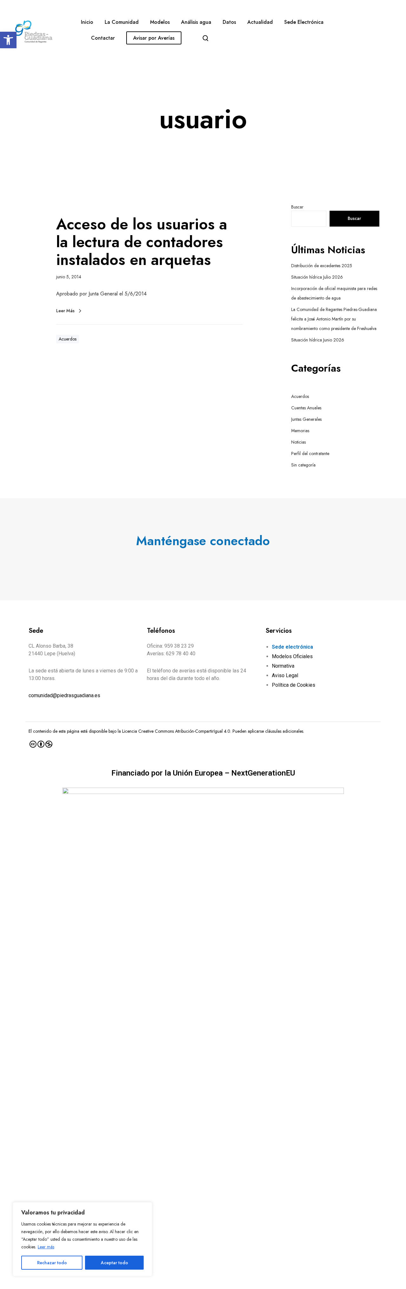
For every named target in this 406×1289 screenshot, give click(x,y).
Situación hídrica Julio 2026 (317, 277)
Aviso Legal (285, 675)
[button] (8, 40)
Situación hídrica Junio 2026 (317, 340)
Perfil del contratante (310, 453)
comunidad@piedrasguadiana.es (64, 695)
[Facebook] (197, 561)
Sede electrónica (292, 647)
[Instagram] (209, 561)
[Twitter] (184, 561)
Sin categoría (303, 465)
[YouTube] (222, 561)
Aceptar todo (114, 1262)
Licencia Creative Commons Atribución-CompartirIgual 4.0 (176, 731)
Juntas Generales (306, 419)
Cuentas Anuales (306, 408)
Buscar (297, 207)
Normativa (283, 666)
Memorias (300, 430)
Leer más (46, 1247)
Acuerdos (67, 339)
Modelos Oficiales (292, 656)
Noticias (298, 442)
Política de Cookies (293, 685)
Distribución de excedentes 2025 (321, 265)
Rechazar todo (52, 1262)
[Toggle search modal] (205, 38)
